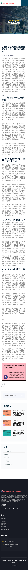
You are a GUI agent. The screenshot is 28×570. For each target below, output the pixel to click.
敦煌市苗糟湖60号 (10, 541)
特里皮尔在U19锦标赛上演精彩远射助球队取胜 (18, 434)
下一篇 (3, 386)
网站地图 (14, 566)
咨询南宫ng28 (8, 464)
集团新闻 (6, 458)
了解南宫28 (7, 451)
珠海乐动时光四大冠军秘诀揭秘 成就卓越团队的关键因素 (18, 414)
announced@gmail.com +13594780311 (12, 545)
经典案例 (6, 454)
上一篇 (3, 384)
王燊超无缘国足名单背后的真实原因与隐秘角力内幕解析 (18, 424)
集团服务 (6, 461)
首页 (10, 20)
